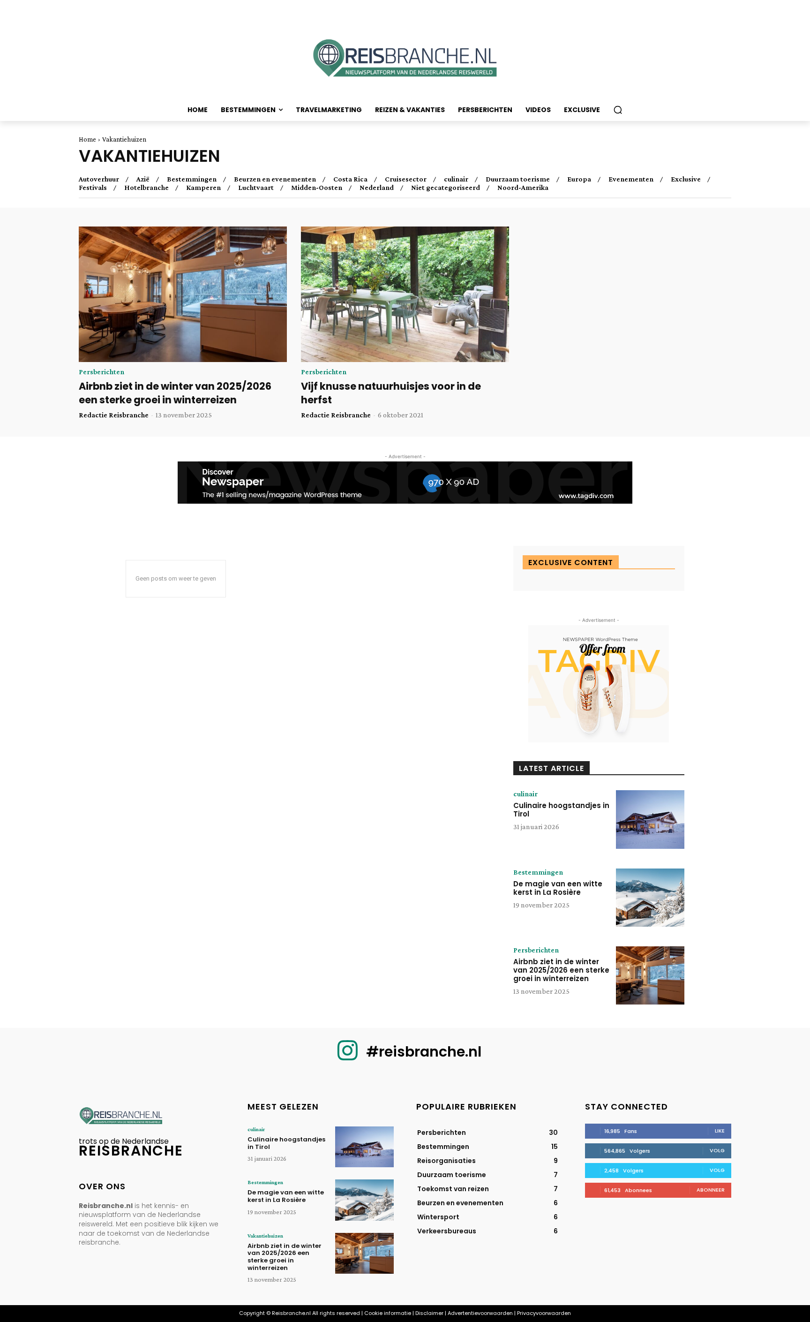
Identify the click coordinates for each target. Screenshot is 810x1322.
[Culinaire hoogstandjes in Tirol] (650, 819)
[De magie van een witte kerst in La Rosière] (650, 898)
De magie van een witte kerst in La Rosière (557, 888)
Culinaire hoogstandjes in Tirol (561, 810)
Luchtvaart (256, 187)
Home (87, 139)
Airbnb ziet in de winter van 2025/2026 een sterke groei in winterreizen (175, 393)
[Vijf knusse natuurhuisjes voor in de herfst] (405, 294)
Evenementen (630, 179)
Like (720, 1130)
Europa (579, 179)
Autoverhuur (99, 179)
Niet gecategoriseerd (445, 187)
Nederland (377, 187)
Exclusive (686, 179)
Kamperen (203, 187)
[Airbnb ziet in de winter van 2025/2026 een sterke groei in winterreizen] (183, 294)
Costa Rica (350, 179)
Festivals (93, 187)
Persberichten (101, 372)
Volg (717, 1150)
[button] (618, 109)
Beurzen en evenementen (275, 179)
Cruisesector (406, 179)
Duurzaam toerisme (518, 179)
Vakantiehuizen (265, 1236)
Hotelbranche (146, 187)
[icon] (347, 1058)
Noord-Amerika (522, 187)
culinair (456, 179)
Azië (143, 179)
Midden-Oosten (316, 187)
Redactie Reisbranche (114, 415)
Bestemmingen (192, 179)
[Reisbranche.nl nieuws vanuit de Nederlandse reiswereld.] (405, 61)
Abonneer (711, 1190)
